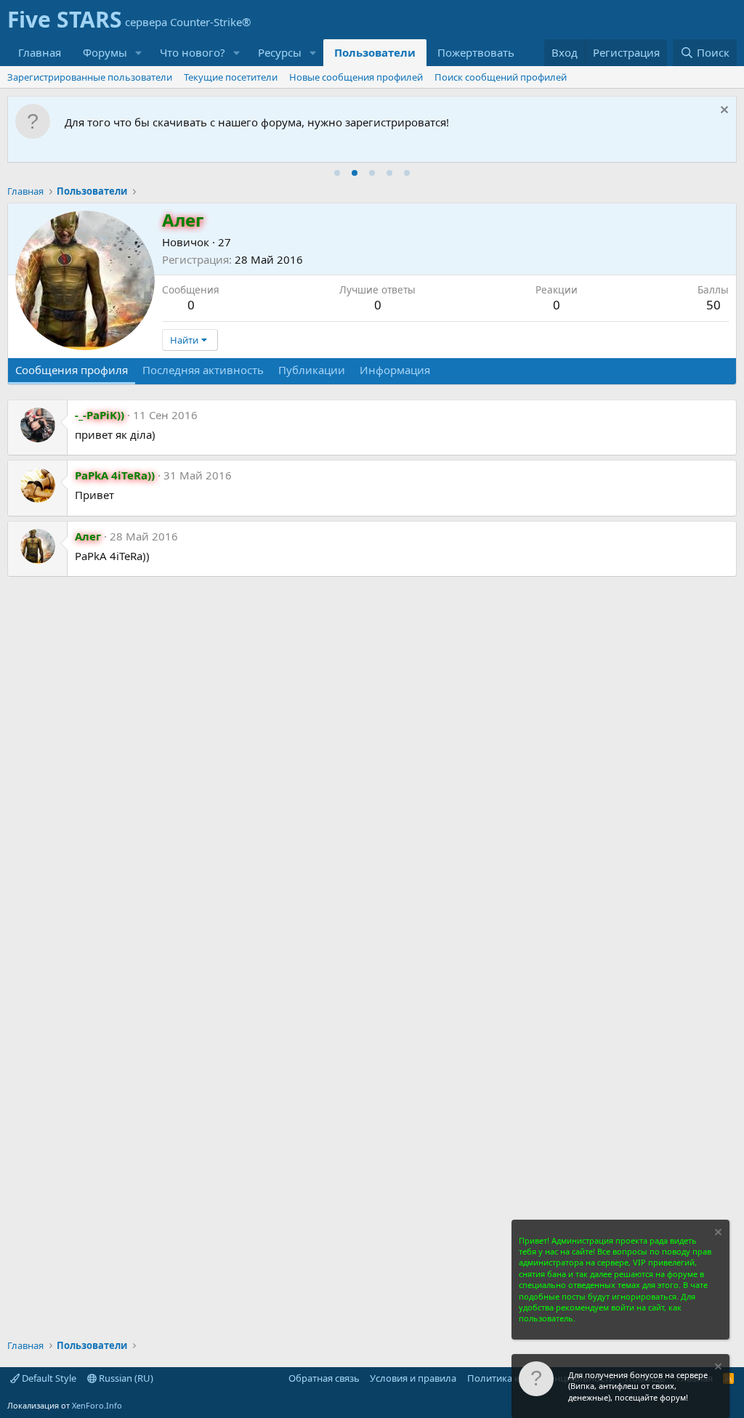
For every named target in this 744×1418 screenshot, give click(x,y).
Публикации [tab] (311, 369)
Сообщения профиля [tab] (71, 369)
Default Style (48, 1378)
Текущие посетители (231, 77)
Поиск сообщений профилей (500, 77)
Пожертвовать (475, 52)
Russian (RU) (125, 1378)
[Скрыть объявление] (722, 111)
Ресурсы (280, 52)
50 (713, 304)
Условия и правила (413, 1378)
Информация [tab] (395, 369)
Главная (39, 52)
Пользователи (375, 52)
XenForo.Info (97, 1405)
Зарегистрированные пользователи (89, 77)
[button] (139, 52)
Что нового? (192, 52)
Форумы (105, 52)
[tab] (337, 173)
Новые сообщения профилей (356, 77)
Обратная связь (324, 1378)
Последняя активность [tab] (203, 369)
